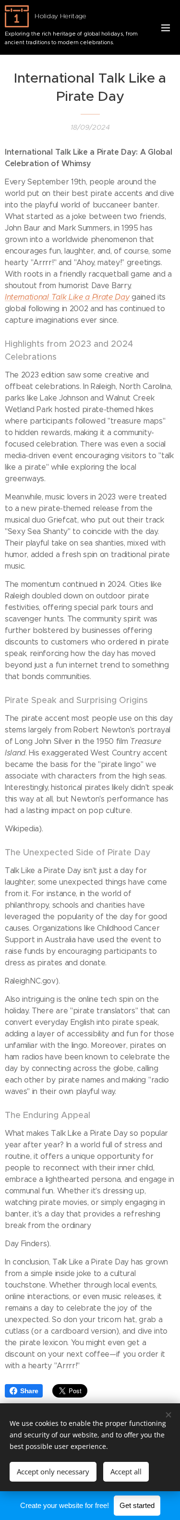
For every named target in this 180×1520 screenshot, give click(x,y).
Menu (165, 27)
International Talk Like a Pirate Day (67, 297)
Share (29, 1391)
